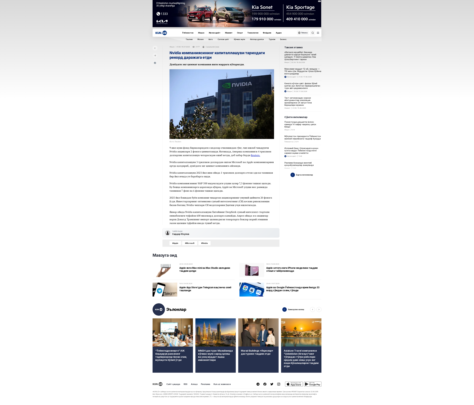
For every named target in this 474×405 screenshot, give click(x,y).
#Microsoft (189, 243)
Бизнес (283, 39)
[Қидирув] (312, 32)
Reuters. (255, 155)
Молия (201, 39)
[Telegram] (155, 55)
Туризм (272, 39)
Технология (252, 33)
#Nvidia (204, 243)
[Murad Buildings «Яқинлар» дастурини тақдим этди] (258, 345)
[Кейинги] (318, 309)
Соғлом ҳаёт (223, 39)
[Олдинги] (312, 309)
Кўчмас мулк (239, 39)
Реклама (205, 384)
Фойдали (267, 33)
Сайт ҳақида (173, 384)
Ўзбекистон (187, 33)
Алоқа (194, 384)
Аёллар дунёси (257, 39)
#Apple (175, 243)
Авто (210, 39)
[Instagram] (278, 384)
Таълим (189, 39)
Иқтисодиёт (214, 33)
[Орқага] (155, 48)
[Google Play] (312, 384)
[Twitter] (271, 384)
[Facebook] (155, 62)
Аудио (279, 33)
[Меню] (317, 32)
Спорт (240, 33)
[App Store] (294, 384)
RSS (186, 384)
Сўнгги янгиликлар (295, 117)
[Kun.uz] (161, 33)
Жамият (228, 33)
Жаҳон (201, 33)
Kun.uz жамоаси (222, 384)
